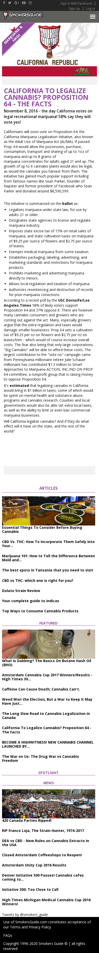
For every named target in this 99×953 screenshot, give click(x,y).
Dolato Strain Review (21, 590)
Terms (15, 927)
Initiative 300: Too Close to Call (30, 889)
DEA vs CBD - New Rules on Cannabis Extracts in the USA (45, 842)
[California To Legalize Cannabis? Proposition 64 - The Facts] (49, 49)
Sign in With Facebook (76, 3)
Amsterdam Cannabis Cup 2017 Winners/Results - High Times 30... (47, 676)
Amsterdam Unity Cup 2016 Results (34, 865)
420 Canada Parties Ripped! (27, 820)
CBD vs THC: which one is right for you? (37, 580)
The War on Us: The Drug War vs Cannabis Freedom (40, 758)
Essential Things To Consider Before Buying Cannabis (42, 529)
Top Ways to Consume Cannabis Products (40, 611)
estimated (19, 385)
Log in (90, 8)
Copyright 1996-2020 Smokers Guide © (35, 943)
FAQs (7, 935)
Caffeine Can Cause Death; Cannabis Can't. (41, 689)
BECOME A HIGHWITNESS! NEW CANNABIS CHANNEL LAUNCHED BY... (48, 744)
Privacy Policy (40, 927)
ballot (67, 203)
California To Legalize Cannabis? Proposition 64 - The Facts (46, 729)
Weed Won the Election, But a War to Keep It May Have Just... (47, 701)
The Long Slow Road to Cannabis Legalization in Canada (46, 715)
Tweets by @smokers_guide (25, 914)
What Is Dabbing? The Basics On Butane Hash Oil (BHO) (46, 662)
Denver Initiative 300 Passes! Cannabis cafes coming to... (43, 877)
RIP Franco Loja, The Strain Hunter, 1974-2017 (43, 830)
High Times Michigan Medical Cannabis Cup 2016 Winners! (46, 901)
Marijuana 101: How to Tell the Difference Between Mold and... (48, 557)
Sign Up (74, 8)
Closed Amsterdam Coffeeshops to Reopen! (42, 854)
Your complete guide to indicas (30, 600)
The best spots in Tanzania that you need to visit (47, 570)
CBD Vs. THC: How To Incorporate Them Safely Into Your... (48, 543)
